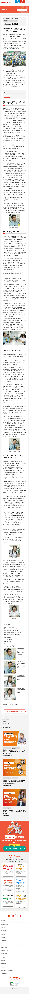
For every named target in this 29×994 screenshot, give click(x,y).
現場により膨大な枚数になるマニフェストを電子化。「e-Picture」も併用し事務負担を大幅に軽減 (14, 811)
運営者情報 (3, 963)
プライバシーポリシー (6, 967)
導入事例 (6, 20)
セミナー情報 (4, 947)
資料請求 (3, 957)
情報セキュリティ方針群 (6, 970)
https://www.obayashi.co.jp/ (13, 628)
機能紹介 (3, 920)
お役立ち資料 (4, 953)
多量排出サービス (5, 723)
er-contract (4, 721)
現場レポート (7, 95)
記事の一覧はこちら (21, 10)
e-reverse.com (13, 20)
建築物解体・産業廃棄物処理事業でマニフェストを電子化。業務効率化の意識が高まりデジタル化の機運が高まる (14, 781)
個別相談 (3, 960)
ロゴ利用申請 (4, 973)
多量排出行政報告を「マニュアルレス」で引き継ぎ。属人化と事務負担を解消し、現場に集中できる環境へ (14, 751)
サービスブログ (4, 950)
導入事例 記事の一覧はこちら (14, 711)
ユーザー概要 (7, 97)
